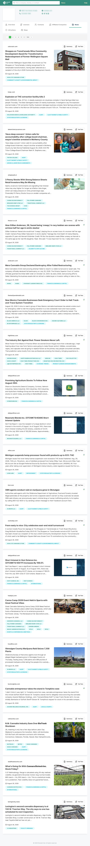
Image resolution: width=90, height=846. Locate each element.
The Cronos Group (13, 206)
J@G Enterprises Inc (14, 363)
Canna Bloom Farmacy (15, 200)
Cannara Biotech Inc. (14, 787)
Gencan (47, 358)
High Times (58, 358)
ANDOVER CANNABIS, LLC (15, 621)
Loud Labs (10, 473)
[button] (85, 3)
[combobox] (36, 3)
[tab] (10, 25)
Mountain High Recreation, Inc (54, 361)
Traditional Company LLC (35, 203)
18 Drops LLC (11, 509)
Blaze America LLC (13, 321)
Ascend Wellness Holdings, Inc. (18, 706)
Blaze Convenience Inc (40, 321)
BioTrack (10, 744)
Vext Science (28, 581)
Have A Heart (11, 361)
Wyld (38, 629)
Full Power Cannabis (34, 200)
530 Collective (71, 358)
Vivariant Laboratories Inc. (33, 283)
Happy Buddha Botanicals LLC (31, 358)
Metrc (20, 744)
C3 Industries (11, 828)
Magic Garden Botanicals (16, 629)
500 (28, 37)
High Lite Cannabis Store (15, 77)
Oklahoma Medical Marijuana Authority (21, 114)
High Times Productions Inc (29, 361)
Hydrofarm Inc (12, 401)
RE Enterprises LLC (13, 323)
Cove (25, 206)
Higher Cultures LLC (59, 321)
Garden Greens (34, 626)
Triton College (12, 157)
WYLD (31, 629)
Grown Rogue (11, 358)
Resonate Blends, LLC (14, 438)
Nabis (9, 283)
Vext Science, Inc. (13, 581)
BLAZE (26, 321)
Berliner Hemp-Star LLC (15, 203)
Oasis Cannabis (32, 744)
